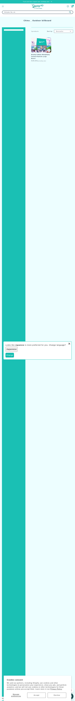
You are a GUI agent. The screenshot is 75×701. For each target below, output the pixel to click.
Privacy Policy (56, 689)
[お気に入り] (68, 6)
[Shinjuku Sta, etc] (70, 12)
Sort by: (50, 31)
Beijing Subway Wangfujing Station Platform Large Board (40, 56)
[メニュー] (3, 6)
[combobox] (37, 12)
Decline (57, 695)
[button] (49, 50)
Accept (36, 695)
